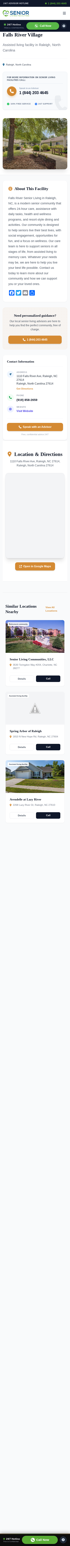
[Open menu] (64, 13)
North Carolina (23, 64)
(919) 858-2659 (26, 400)
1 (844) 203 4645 (57, 3)
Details (22, 678)
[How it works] (64, 26)
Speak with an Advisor (37, 426)
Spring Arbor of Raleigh (26, 731)
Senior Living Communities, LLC (32, 659)
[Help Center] (63, 1539)
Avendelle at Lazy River (25, 799)
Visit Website (24, 411)
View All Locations (51, 609)
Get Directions (24, 388)
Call (48, 678)
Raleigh (10, 64)
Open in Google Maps (37, 566)
